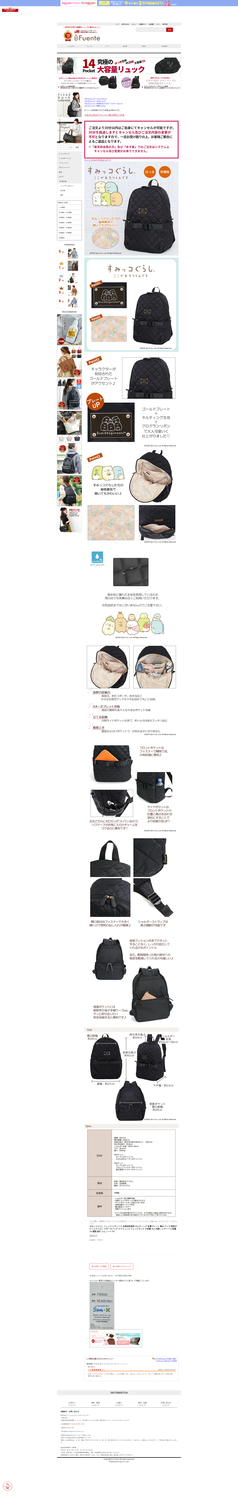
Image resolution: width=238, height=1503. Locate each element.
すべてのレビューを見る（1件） (166, 1358)
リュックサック (102, 98)
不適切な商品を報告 (124, 1276)
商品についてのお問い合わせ (102, 1276)
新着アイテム (101, 106)
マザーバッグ (101, 101)
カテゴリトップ (90, 98)
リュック (120, 103)
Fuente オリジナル (103, 103)
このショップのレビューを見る (166, 1361)
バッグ (113, 103)
